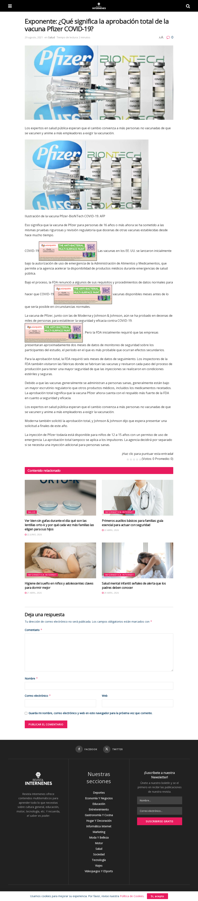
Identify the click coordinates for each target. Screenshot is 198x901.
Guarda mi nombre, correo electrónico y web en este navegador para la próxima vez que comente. (90, 713)
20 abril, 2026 (111, 592)
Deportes (99, 792)
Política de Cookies (132, 896)
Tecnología (99, 860)
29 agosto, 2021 (34, 37)
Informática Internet (119, 512)
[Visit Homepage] (99, 6)
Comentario (33, 630)
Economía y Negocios (99, 798)
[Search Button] (188, 6)
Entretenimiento (99, 809)
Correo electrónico (38, 695)
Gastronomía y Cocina (99, 815)
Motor (99, 843)
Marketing (99, 832)
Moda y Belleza (99, 837)
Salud (51, 37)
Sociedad (99, 854)
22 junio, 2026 (34, 534)
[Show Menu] (10, 6)
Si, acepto (157, 896)
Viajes (98, 865)
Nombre (31, 678)
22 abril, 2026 (111, 530)
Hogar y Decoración (99, 820)
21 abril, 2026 (34, 592)
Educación (98, 804)
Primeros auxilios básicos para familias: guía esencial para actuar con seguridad (132, 523)
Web (105, 695)
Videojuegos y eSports (99, 871)
